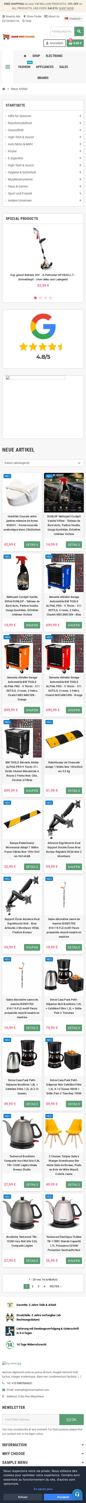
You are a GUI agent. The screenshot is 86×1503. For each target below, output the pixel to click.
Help (26, 20)
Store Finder (32, 16)
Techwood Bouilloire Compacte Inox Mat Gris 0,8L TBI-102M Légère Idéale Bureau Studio (22, 1163)
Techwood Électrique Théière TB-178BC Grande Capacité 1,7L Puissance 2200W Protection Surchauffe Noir (63, 1243)
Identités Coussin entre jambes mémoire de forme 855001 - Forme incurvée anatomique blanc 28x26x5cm (22, 523)
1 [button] (35, 297)
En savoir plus (43, 1489)
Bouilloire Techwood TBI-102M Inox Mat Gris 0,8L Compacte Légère (22, 1241)
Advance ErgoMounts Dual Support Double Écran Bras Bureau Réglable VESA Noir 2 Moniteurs (64, 850)
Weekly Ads (11, 16)
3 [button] (45, 297)
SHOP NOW (66, 8)
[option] (43, 259)
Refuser (23, 1497)
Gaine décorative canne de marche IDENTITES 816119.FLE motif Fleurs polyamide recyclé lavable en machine (64, 928)
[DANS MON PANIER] (18, 36)
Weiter (56, 1286)
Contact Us (12, 20)
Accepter (63, 1497)
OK (74, 1419)
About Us (54, 16)
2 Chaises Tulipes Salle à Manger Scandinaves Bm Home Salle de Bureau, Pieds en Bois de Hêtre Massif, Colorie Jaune (64, 1165)
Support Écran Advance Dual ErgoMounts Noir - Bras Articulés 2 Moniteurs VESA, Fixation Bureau (22, 926)
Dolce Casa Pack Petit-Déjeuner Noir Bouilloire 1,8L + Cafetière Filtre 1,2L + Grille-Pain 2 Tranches (64, 1006)
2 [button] (40, 297)
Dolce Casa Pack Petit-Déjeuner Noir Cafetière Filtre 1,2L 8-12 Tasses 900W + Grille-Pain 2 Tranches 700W (63, 1087)
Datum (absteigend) (17, 463)
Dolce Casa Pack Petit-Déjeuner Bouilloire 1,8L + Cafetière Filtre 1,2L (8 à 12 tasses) (22, 1087)
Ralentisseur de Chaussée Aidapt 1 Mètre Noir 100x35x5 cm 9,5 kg (63, 767)
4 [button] (50, 297)
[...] (79, 1376)
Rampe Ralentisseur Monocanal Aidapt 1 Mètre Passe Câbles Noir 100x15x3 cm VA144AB (21, 850)
